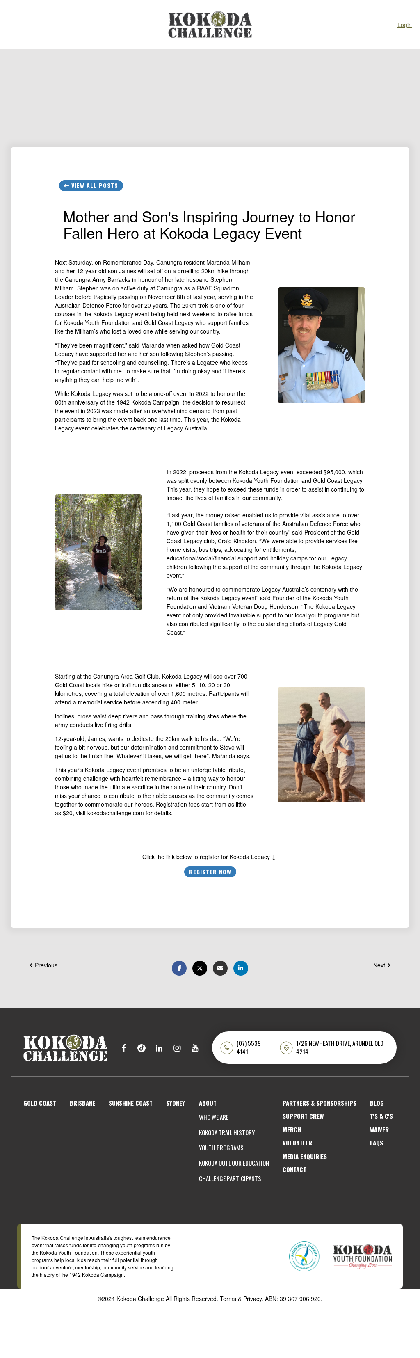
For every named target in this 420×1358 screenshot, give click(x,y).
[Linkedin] (159, 1047)
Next (380, 965)
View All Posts (93, 185)
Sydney (175, 1102)
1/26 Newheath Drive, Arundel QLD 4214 (339, 1047)
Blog (377, 1102)
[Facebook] (124, 1047)
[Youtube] (195, 1047)
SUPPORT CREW (303, 1115)
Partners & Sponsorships (319, 1102)
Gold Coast (39, 1102)
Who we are (213, 1117)
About (208, 1102)
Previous (45, 965)
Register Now (210, 871)
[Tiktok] (141, 1047)
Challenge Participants (230, 1178)
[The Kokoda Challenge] (65, 1047)
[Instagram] (177, 1047)
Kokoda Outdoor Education (234, 1163)
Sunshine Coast (131, 1102)
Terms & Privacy (241, 1298)
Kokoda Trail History (227, 1132)
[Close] (12, 24)
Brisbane (82, 1102)
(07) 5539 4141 (249, 1047)
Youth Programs (221, 1147)
